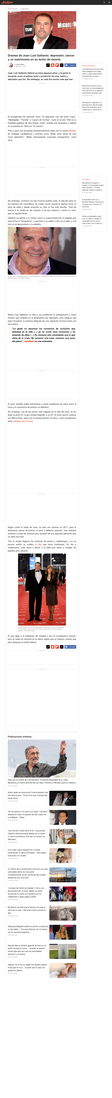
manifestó (29, 341)
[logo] (7, 2)
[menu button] (109, 2)
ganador (72, 130)
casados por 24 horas (23, 421)
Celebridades (24, 8)
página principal (13, 8)
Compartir (72, 65)
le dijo (38, 544)
